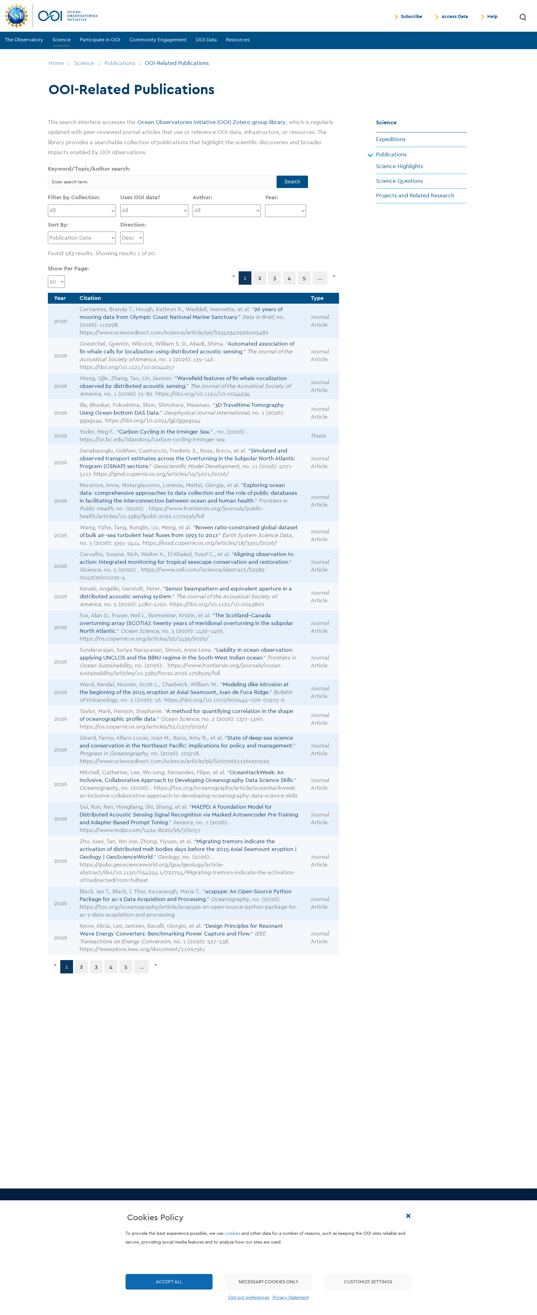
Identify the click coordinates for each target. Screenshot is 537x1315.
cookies (232, 1233)
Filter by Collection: (74, 197)
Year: (271, 197)
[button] (408, 1216)
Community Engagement (158, 40)
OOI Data (206, 40)
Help (492, 16)
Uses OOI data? (140, 197)
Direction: (133, 225)
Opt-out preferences (248, 1297)
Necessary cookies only (268, 1282)
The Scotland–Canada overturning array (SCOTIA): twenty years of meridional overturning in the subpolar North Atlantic (186, 623)
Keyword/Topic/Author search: (89, 169)
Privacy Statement (291, 1297)
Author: (202, 197)
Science (62, 40)
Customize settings (368, 1282)
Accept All (169, 1282)
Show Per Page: (68, 268)
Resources (238, 40)
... (320, 278)
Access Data (455, 16)
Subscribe (411, 16)
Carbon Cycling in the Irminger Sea (164, 432)
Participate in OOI (100, 40)
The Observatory (24, 40)
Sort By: (58, 225)
